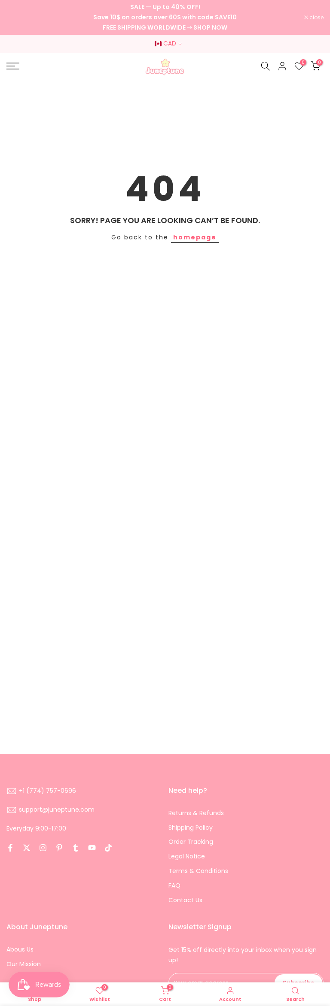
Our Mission (23, 964)
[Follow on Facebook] (10, 848)
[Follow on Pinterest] (59, 848)
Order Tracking (190, 841)
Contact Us (185, 900)
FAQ (174, 885)
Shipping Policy (190, 827)
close (18, 17)
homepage (195, 237)
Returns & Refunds (196, 813)
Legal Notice (186, 856)
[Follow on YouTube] (92, 848)
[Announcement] (165, 17)
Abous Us (20, 949)
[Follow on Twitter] (27, 848)
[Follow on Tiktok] (108, 848)
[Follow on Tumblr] (75, 848)
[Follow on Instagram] (43, 848)
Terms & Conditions (198, 871)
